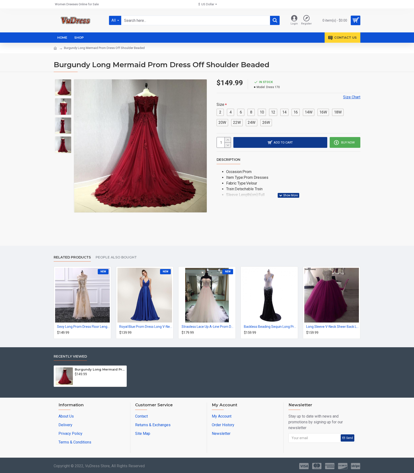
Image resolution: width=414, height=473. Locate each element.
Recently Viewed (70, 356)
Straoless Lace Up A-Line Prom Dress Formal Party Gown (208, 327)
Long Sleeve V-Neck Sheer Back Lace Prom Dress (332, 327)
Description (228, 160)
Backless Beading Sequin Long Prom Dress (270, 327)
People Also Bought (116, 257)
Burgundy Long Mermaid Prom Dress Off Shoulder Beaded (100, 369)
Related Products (72, 257)
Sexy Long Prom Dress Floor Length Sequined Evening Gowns (83, 327)
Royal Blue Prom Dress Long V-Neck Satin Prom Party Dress (145, 327)
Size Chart (351, 97)
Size (220, 104)
